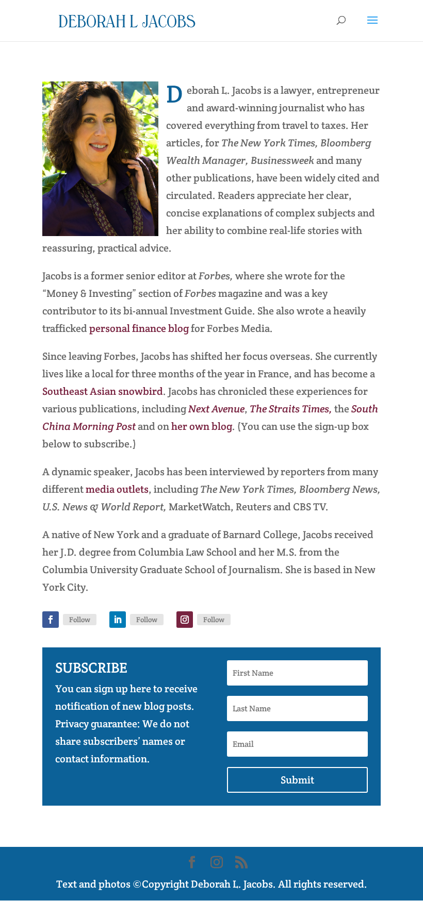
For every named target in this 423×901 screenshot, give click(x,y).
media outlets (117, 489)
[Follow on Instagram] (184, 619)
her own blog (201, 426)
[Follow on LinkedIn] (117, 619)
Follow (79, 619)
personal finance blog (139, 328)
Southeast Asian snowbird (102, 391)
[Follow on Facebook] (50, 619)
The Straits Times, (292, 408)
